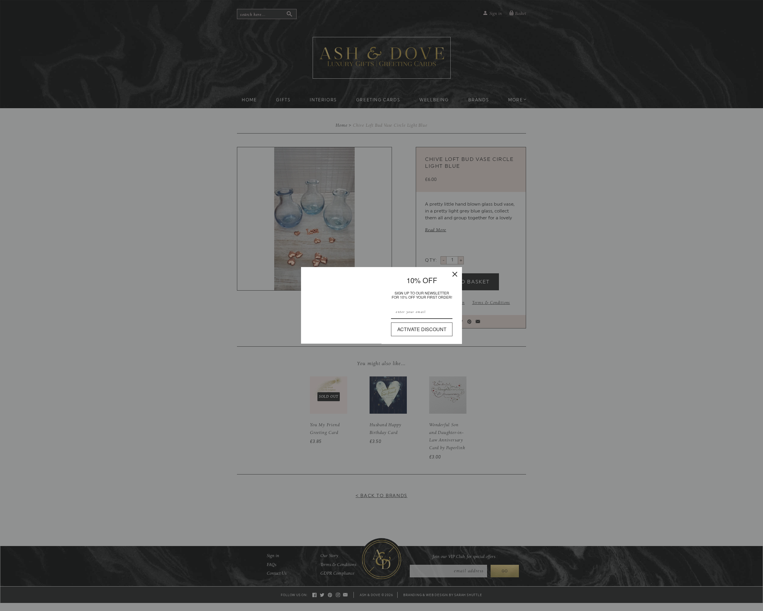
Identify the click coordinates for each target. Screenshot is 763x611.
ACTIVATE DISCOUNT (421, 329)
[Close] (455, 274)
